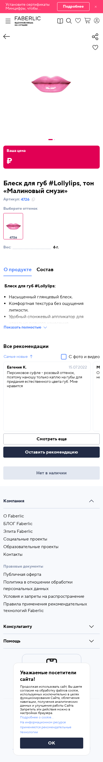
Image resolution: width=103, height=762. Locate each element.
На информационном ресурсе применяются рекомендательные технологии (45, 727)
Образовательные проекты (31, 546)
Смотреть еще (52, 439)
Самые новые (16, 356)
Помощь (11, 641)
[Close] (96, 6)
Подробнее (73, 6)
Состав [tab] (45, 270)
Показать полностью (22, 327)
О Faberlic (13, 516)
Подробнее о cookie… (37, 717)
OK (51, 743)
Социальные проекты (25, 539)
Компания (13, 501)
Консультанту (17, 626)
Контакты (13, 554)
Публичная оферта (22, 574)
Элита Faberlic (18, 531)
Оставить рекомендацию (51, 452)
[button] (51, 6)
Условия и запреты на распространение (43, 596)
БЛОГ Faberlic (17, 523)
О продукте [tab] (18, 270)
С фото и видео (84, 356)
